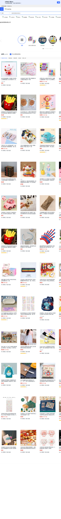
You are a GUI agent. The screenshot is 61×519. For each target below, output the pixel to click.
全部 (2, 13)
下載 (58, 2)
